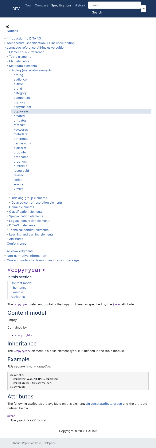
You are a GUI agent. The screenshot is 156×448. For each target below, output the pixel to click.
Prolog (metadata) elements (31, 70)
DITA (16, 8)
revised (19, 175)
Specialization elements (26, 216)
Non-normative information (26, 256)
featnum (19, 125)
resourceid (21, 170)
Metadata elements (23, 66)
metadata (20, 134)
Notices (12, 31)
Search (97, 12)
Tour (28, 5)
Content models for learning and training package (43, 260)
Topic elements (20, 56)
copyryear (21, 111)
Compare (41, 5)
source (18, 184)
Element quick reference (26, 52)
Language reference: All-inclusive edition (36, 47)
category (20, 93)
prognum (20, 161)
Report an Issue (31, 443)
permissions (22, 143)
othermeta (21, 139)
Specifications (61, 5)
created (19, 116)
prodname (21, 157)
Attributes (16, 239)
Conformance (16, 243)
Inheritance (18, 287)
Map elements (19, 61)
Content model (21, 283)
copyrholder (22, 107)
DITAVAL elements (22, 225)
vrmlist (18, 189)
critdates (20, 120)
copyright (21, 102)
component (22, 98)
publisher (20, 166)
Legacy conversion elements (29, 221)
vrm (16, 193)
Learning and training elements (31, 234)
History (80, 5)
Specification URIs (20, 26)
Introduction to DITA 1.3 (24, 38)
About (16, 443)
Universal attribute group (104, 403)
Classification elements (25, 211)
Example (17, 292)
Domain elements (21, 207)
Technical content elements (29, 230)
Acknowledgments (20, 251)
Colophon (50, 443)
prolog (18, 75)
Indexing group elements (29, 198)
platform (20, 148)
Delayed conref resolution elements (37, 202)
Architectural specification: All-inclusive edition (41, 43)
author (18, 84)
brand (18, 88)
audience (20, 79)
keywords (21, 129)
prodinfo (20, 152)
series (18, 180)
